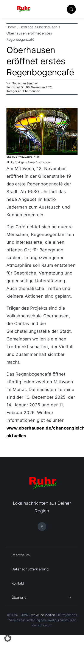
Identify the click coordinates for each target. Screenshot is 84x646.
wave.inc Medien (43, 615)
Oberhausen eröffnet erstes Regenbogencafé (40, 61)
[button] (8, 638)
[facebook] (42, 526)
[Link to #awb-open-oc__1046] (71, 9)
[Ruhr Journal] (23, 6)
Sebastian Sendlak (24, 83)
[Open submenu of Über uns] (70, 597)
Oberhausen (31, 91)
